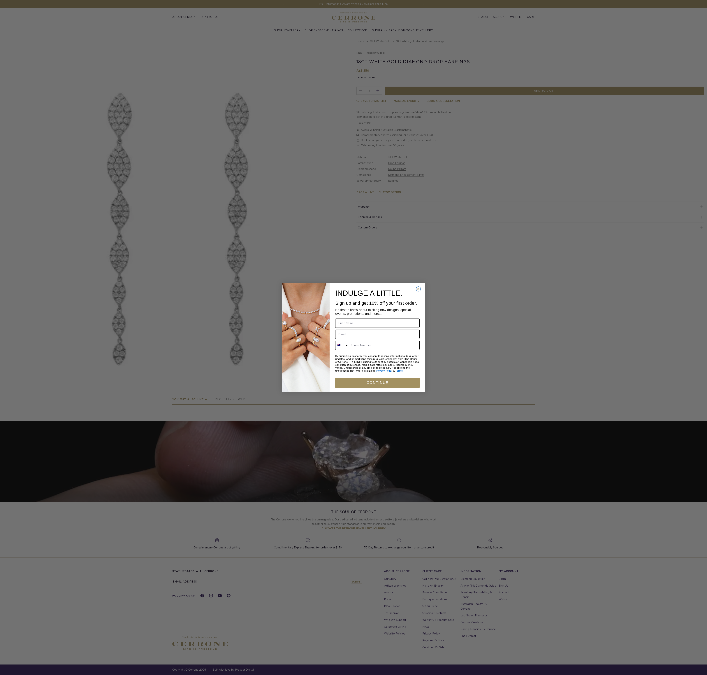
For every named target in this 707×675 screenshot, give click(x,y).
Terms (399, 370)
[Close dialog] (418, 289)
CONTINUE (377, 383)
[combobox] (342, 345)
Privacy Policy (384, 370)
